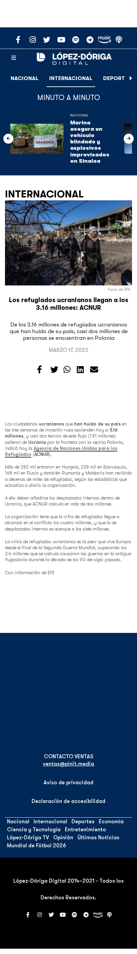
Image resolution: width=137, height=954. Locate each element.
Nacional (25, 78)
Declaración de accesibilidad (68, 801)
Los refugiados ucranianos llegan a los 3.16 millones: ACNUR (68, 303)
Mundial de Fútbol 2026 (36, 846)
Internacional (70, 78)
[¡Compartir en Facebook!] (39, 369)
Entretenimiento (85, 830)
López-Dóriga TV (28, 838)
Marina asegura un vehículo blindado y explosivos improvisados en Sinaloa (89, 142)
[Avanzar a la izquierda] (8, 139)
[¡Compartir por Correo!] (94, 369)
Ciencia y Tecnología (34, 830)
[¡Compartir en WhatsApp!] (67, 369)
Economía (111, 822)
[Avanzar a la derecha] (131, 78)
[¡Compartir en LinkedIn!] (80, 369)
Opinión (63, 838)
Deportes (117, 78)
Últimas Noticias (98, 838)
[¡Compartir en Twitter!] (54, 369)
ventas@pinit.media (68, 764)
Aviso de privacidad (68, 783)
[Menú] (13, 58)
